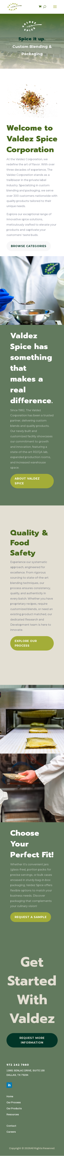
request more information (32, 1040)
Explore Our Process (26, 643)
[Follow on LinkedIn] (9, 1085)
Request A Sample (31, 917)
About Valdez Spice (27, 481)
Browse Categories (28, 246)
